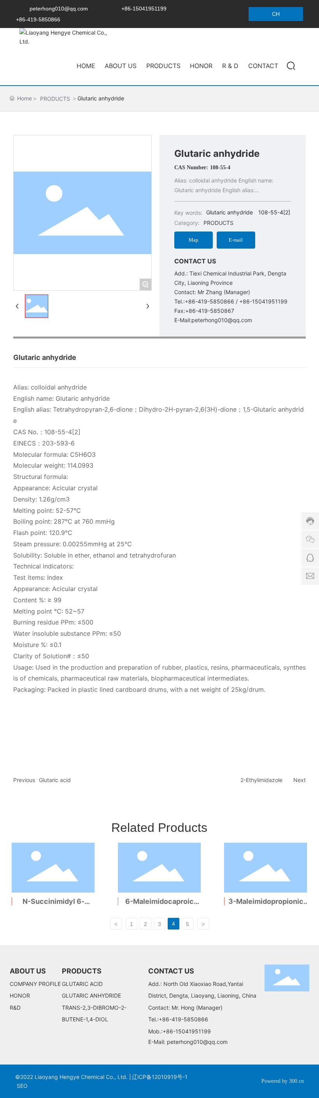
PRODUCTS (55, 98)
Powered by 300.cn (282, 1081)
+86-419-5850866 (38, 19)
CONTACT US (171, 971)
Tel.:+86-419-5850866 (178, 1019)
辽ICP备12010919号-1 (160, 1076)
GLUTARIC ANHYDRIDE (91, 995)
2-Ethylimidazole (261, 780)
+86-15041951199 (144, 8)
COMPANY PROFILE (35, 983)
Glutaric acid (55, 780)
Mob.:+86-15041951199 (179, 1031)
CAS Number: (191, 167)
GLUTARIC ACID (82, 983)
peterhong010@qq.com (59, 8)
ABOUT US (28, 971)
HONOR (20, 995)
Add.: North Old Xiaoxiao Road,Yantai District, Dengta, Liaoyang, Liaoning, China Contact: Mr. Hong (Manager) (202, 995)
